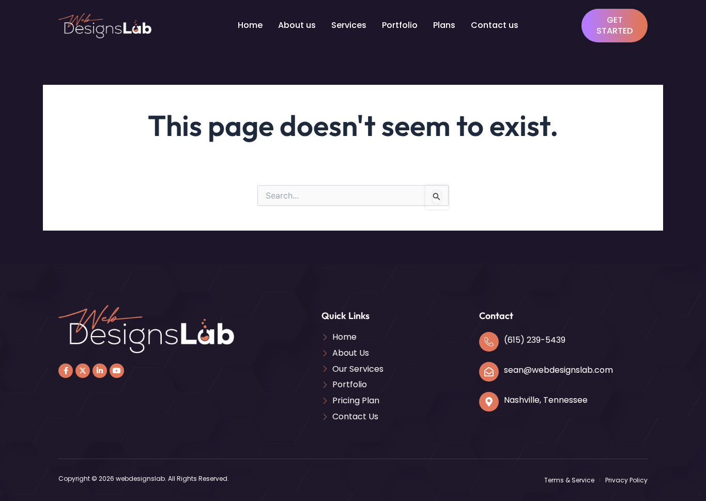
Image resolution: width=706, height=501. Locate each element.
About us (297, 25)
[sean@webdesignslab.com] (489, 372)
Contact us (494, 25)
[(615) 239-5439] (489, 342)
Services (348, 25)
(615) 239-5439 (534, 340)
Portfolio (400, 25)
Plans (444, 25)
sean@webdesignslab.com (558, 370)
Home (250, 25)
